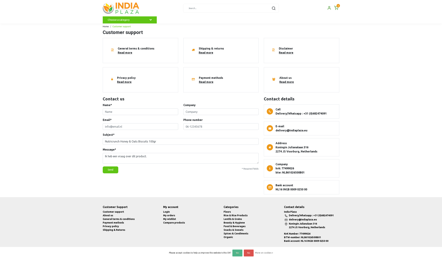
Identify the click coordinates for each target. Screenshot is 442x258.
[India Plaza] (121, 8)
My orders (169, 215)
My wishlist (169, 219)
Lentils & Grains (233, 219)
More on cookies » (264, 253)
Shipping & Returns (114, 230)
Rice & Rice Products (236, 215)
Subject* (108, 134)
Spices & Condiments (236, 233)
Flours (227, 211)
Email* (107, 119)
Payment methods (113, 222)
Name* (107, 105)
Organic (228, 237)
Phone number (193, 119)
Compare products (174, 222)
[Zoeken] (274, 8)
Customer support (121, 26)
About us (108, 215)
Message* (109, 149)
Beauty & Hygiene (234, 222)
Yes (237, 253)
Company (189, 105)
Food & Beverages (235, 226)
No (248, 253)
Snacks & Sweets (233, 230)
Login (166, 211)
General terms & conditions (119, 219)
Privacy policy (111, 226)
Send (110, 169)
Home (106, 26)
